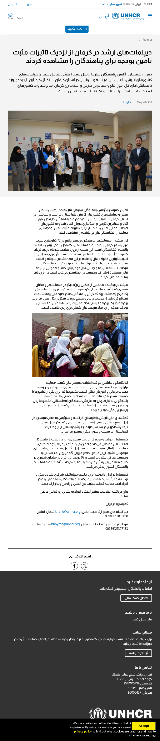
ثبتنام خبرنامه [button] (138, 653)
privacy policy (83, 731)
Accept (144, 725)
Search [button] (20, 18)
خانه (149, 39)
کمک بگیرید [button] (74, 29)
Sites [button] (10, 18)
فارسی (12, 4)
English (28, 4)
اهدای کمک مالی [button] (136, 598)
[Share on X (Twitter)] (84, 566)
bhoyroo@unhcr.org (65, 524)
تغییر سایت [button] (114, 4)
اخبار (144, 39)
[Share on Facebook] (74, 566)
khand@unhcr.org (68, 511)
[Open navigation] (150, 16)
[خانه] (130, 16)
